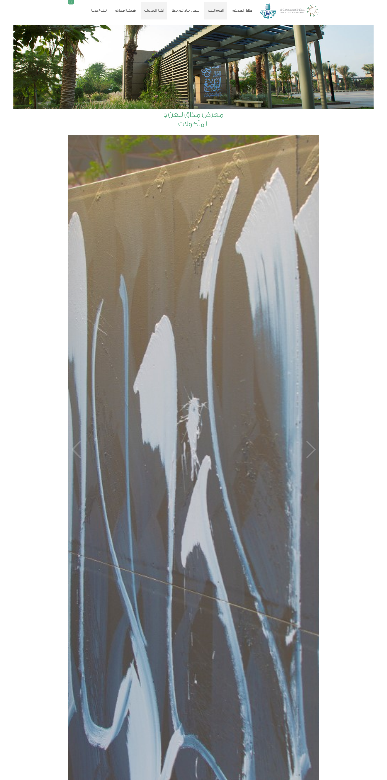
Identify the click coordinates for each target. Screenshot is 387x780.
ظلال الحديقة (242, 11)
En (70, 2)
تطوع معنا (99, 11)
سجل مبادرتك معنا (185, 11)
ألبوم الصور (216, 11)
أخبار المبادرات (153, 11)
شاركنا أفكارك (125, 11)
